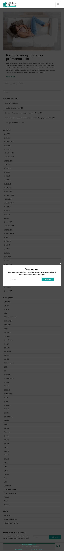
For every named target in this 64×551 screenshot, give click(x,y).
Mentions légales (37, 549)
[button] (58, 4)
